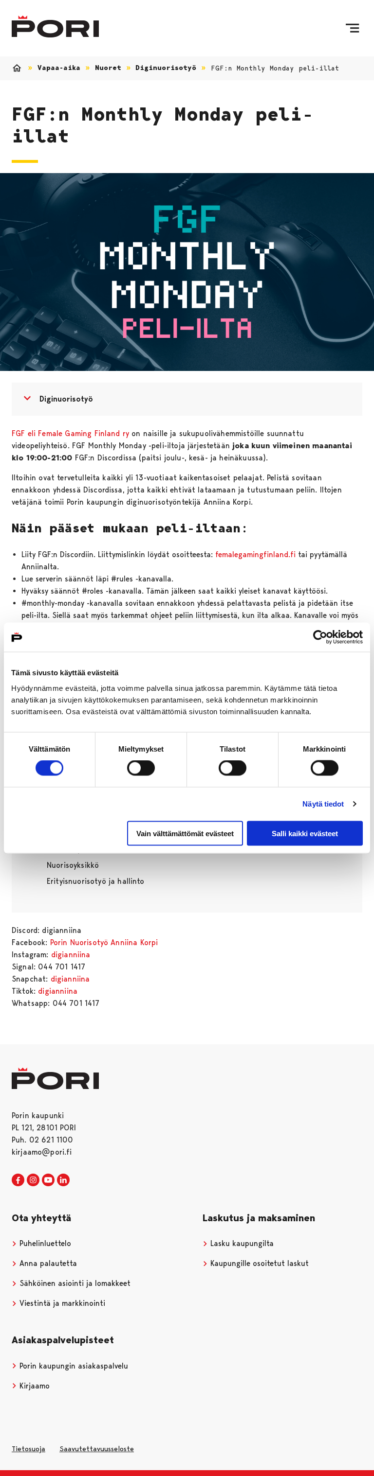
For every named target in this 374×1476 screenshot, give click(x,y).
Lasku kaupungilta (241, 1243)
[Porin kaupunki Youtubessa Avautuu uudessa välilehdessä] (48, 1180)
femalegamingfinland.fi (256, 554)
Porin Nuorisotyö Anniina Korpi (104, 942)
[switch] (141, 768)
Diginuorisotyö (165, 68)
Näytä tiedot (323, 804)
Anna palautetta (47, 1263)
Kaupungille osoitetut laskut (258, 1263)
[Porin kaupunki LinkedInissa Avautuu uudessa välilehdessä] (63, 1180)
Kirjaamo (33, 1385)
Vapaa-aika (58, 68)
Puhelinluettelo (44, 1243)
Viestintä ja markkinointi (61, 1303)
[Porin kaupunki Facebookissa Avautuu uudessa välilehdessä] (18, 1180)
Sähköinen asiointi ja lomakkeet (74, 1283)
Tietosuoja (28, 1448)
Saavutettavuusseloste (96, 1448)
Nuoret (108, 68)
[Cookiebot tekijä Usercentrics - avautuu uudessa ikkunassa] (320, 637)
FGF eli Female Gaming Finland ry (71, 433)
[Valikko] (352, 28)
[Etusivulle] (55, 26)
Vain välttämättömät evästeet (185, 833)
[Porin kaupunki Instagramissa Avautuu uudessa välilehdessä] (33, 1180)
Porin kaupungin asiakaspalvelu (72, 1366)
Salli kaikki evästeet (305, 833)
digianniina (71, 954)
